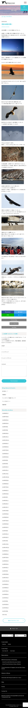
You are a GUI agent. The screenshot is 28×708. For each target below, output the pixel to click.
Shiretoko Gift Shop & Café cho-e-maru (11, 677)
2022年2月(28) (5, 574)
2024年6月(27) (5, 490)
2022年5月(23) (5, 564)
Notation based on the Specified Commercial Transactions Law (12, 696)
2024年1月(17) (5, 507)
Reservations (24, 9)
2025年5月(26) (5, 457)
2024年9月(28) (5, 480)
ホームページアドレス (6, 358)
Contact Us (4, 691)
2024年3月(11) (5, 500)
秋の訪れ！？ (5, 391)
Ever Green (12, 650)
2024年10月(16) (5, 477)
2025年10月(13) (5, 440)
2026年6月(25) (5, 420)
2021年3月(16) (5, 607)
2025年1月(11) (5, 470)
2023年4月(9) (5, 530)
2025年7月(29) (5, 450)
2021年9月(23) (5, 584)
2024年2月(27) (5, 504)
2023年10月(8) (5, 510)
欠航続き (4, 394)
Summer (4, 644)
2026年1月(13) (5, 437)
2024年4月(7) (5, 497)
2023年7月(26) (5, 520)
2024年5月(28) (5, 494)
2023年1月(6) (5, 540)
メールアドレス (5, 352)
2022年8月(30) (5, 554)
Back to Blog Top (14, 323)
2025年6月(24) (5, 453)
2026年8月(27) (5, 413)
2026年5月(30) (5, 423)
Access (3, 686)
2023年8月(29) (5, 517)
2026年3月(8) (5, 430)
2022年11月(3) (5, 544)
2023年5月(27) (5, 527)
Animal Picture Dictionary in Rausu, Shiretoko (11, 664)
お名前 (3, 345)
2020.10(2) (4, 614)
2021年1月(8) (5, 611)
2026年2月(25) (5, 433)
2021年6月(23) (5, 594)
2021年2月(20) (5, 604)
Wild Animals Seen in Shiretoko (9, 659)
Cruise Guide (4, 642)
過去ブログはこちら (13, 620)
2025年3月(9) (5, 463)
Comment (3, 364)
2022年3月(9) (5, 571)
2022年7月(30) (5, 557)
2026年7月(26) (5, 416)
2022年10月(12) (5, 547)
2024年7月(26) (5, 487)
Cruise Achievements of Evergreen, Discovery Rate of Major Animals (13, 668)
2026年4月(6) (5, 426)
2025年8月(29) (5, 447)
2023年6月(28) (5, 524)
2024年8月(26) (5, 483)
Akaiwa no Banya (5, 673)
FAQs (2, 682)
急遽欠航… (4, 404)
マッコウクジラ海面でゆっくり (9, 398)
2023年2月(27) (5, 537)
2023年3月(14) (5, 534)
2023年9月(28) (5, 514)
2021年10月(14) (5, 581)
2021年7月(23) (5, 591)
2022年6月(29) (5, 561)
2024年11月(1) (5, 473)
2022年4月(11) (5, 567)
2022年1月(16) (5, 577)
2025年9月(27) (5, 443)
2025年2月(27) (5, 467)
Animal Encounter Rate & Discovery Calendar (11, 662)
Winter (9, 644)
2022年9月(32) (5, 550)
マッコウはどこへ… (6, 401)
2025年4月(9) (5, 460)
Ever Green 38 (5, 650)
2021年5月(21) (5, 597)
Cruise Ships (4, 648)
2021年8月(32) (5, 587)
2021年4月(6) (5, 601)
